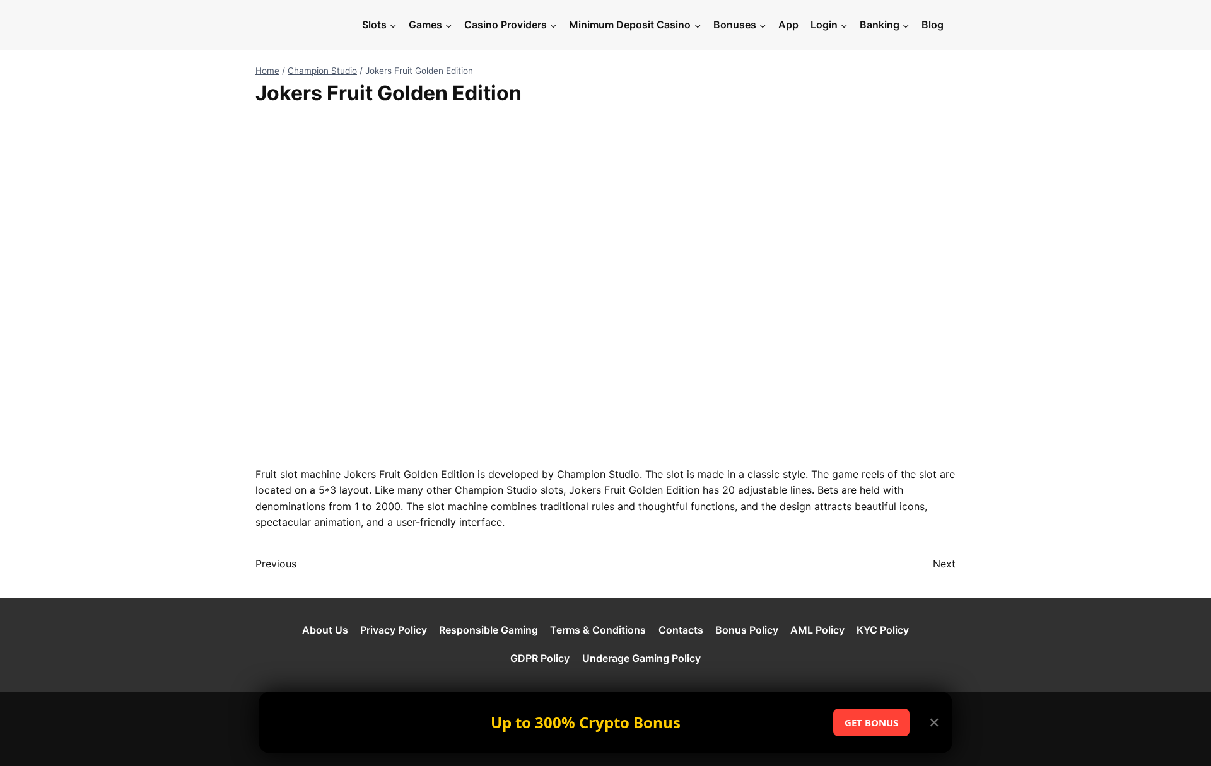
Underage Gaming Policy (641, 658)
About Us (325, 630)
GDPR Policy (540, 658)
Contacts (680, 630)
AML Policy (817, 630)
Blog (932, 24)
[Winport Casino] (305, 25)
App (788, 24)
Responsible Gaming (488, 630)
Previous (275, 563)
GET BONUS (871, 722)
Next (944, 563)
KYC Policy (883, 630)
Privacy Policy (393, 630)
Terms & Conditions (598, 630)
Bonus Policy (746, 630)
